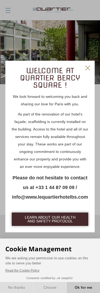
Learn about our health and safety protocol (50, 219)
